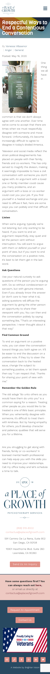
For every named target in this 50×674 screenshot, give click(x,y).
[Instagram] (28, 659)
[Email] (6, 659)
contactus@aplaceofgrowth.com (25, 532)
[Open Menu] (45, 8)
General (19, 50)
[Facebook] (21, 659)
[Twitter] (43, 659)
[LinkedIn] (35, 659)
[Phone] (14, 659)
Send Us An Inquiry (25, 564)
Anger (8, 50)
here (38, 585)
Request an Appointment (25, 610)
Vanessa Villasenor (16, 46)
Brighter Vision (32, 667)
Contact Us (25, 620)
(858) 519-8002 (25, 528)
